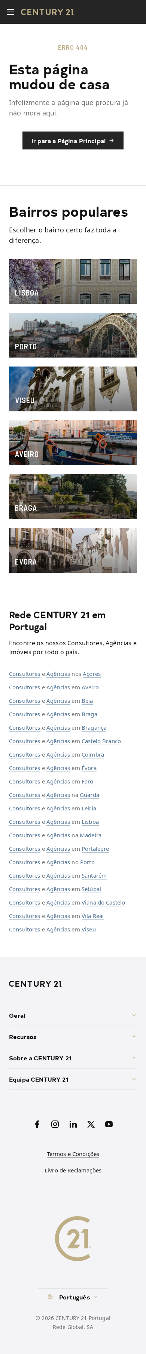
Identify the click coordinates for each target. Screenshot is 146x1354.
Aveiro (90, 687)
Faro (88, 781)
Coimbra (93, 754)
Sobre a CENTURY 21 (40, 1058)
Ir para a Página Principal (68, 140)
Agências (58, 673)
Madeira (90, 835)
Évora (89, 768)
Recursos (22, 1036)
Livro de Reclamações (73, 1170)
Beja (87, 700)
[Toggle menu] (10, 11)
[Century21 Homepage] (47, 12)
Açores (92, 673)
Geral (17, 1015)
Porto (87, 862)
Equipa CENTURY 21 (39, 1079)
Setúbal (91, 889)
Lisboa (90, 821)
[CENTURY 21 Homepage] (73, 984)
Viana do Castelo (103, 902)
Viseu (89, 929)
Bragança (94, 727)
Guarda (89, 794)
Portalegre (95, 848)
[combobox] (73, 1297)
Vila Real (93, 915)
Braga (89, 714)
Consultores (24, 673)
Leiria (89, 808)
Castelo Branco (101, 741)
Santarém (94, 875)
